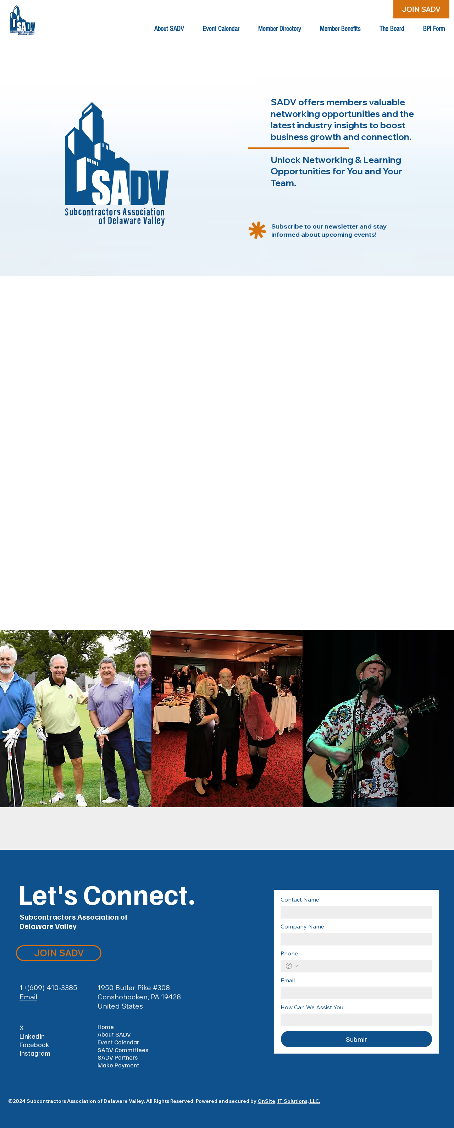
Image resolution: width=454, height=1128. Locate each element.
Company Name (302, 926)
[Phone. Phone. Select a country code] (292, 966)
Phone (289, 953)
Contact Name (300, 899)
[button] (169, 29)
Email (28, 996)
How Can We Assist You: (312, 1007)
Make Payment (118, 1065)
